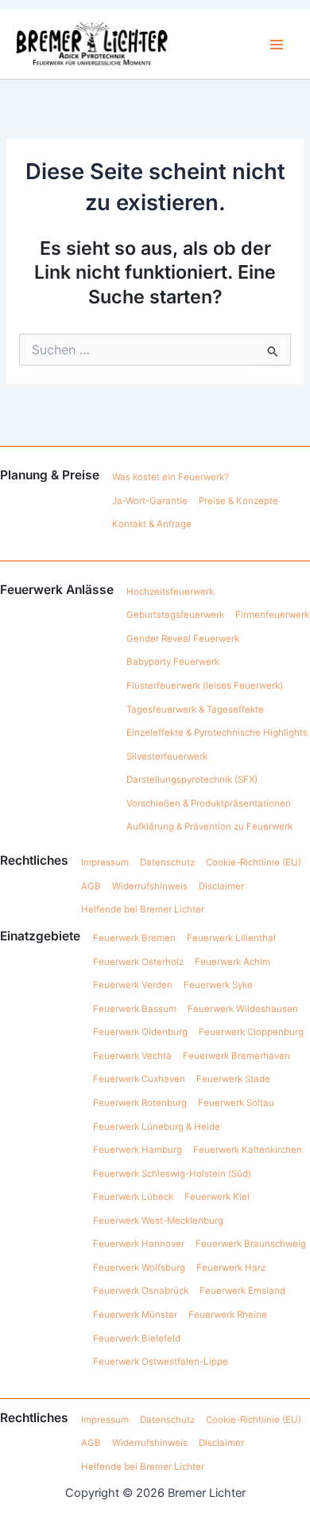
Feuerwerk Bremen (134, 938)
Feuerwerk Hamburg (137, 1149)
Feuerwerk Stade (233, 1078)
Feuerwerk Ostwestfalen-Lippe (160, 1361)
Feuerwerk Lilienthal (231, 938)
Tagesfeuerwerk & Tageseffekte (195, 709)
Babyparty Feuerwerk (172, 661)
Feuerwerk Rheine (227, 1314)
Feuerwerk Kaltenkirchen (247, 1149)
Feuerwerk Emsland (242, 1290)
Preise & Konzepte (238, 500)
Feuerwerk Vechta (132, 1055)
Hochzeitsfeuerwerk (170, 591)
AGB (91, 886)
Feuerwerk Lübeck (133, 1196)
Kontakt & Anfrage (152, 523)
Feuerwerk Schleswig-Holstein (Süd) (172, 1173)
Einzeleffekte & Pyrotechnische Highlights (217, 732)
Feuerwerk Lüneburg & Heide (156, 1126)
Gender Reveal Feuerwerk (182, 638)
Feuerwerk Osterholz (138, 961)
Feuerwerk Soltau (236, 1102)
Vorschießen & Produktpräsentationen (208, 803)
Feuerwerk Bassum (134, 1008)
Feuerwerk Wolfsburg (139, 1267)
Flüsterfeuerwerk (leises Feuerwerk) (204, 685)
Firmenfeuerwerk (272, 614)
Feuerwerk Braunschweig (251, 1243)
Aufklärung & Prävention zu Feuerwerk (209, 826)
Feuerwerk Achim (232, 961)
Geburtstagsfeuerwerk (175, 614)
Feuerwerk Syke (218, 985)
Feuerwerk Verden (132, 985)
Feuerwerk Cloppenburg (251, 1031)
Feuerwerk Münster (135, 1314)
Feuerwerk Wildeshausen (243, 1008)
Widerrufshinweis (150, 886)
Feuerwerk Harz (230, 1267)
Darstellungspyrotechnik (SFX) (192, 779)
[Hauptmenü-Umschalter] (277, 44)
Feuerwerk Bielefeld (136, 1338)
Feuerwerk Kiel (217, 1196)
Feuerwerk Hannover (138, 1243)
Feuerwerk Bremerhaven (236, 1055)
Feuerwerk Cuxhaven (139, 1078)
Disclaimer (221, 886)
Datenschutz (167, 862)
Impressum (105, 862)
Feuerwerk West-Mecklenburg (158, 1220)
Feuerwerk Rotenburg (140, 1102)
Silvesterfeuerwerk (166, 756)
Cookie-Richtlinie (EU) (253, 862)
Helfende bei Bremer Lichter (142, 909)
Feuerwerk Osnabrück (140, 1290)
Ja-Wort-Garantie (150, 500)
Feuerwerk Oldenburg (140, 1031)
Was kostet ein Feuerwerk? (170, 477)
